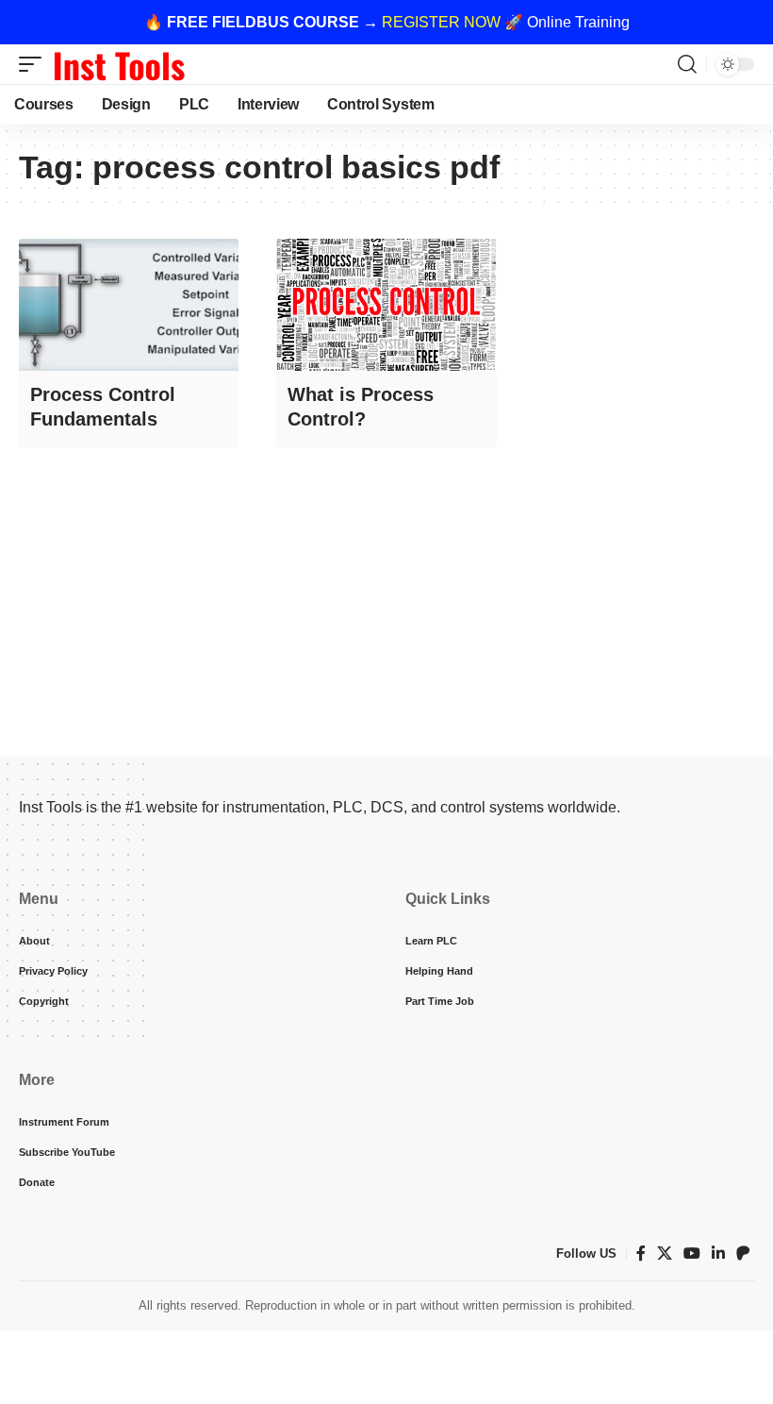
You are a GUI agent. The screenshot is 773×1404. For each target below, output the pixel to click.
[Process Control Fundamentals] (128, 305)
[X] (664, 1253)
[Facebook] (641, 1253)
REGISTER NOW (441, 22)
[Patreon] (743, 1253)
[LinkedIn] (718, 1253)
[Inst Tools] (119, 64)
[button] (35, 64)
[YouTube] (692, 1253)
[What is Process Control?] (386, 305)
